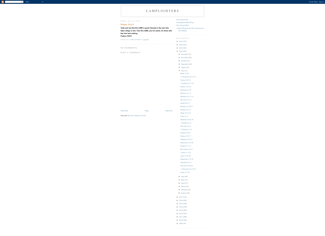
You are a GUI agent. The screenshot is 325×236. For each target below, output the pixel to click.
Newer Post (124, 111)
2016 (181, 200)
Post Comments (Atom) (138, 115)
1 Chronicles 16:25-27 (188, 169)
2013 (181, 210)
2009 (181, 223)
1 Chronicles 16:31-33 (188, 77)
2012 (181, 213)
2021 (181, 41)
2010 (181, 220)
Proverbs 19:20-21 (187, 166)
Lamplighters (162, 10)
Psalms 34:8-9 (185, 133)
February (184, 189)
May (183, 180)
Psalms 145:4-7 (186, 80)
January (184, 193)
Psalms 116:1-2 (186, 109)
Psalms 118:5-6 (186, 86)
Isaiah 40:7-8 (185, 103)
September (185, 64)
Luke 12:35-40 (186, 156)
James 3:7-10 (185, 172)
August (183, 67)
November (185, 57)
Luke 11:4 (184, 116)
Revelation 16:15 (187, 149)
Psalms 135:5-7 (186, 136)
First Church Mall (182, 25)
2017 (181, 197)
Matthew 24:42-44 (187, 119)
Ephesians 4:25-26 (187, 142)
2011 (181, 217)
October (184, 61)
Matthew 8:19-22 (186, 139)
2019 (181, 48)
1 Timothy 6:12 (186, 123)
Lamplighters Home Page (185, 22)
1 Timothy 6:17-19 (187, 83)
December (184, 54)
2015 (181, 203)
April (183, 183)
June (183, 176)
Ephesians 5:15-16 (187, 159)
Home (147, 111)
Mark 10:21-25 (186, 113)
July (182, 70)
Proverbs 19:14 (186, 126)
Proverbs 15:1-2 (186, 100)
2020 (181, 44)
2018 (181, 51)
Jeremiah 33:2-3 (186, 162)
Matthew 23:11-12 (187, 96)
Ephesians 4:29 (186, 90)
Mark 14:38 (185, 73)
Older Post (169, 111)
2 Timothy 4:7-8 (186, 129)
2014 (181, 207)
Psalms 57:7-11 (186, 146)
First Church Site (182, 19)
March (183, 186)
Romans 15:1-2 (186, 93)
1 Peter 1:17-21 (186, 152)
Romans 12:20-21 (187, 106)
